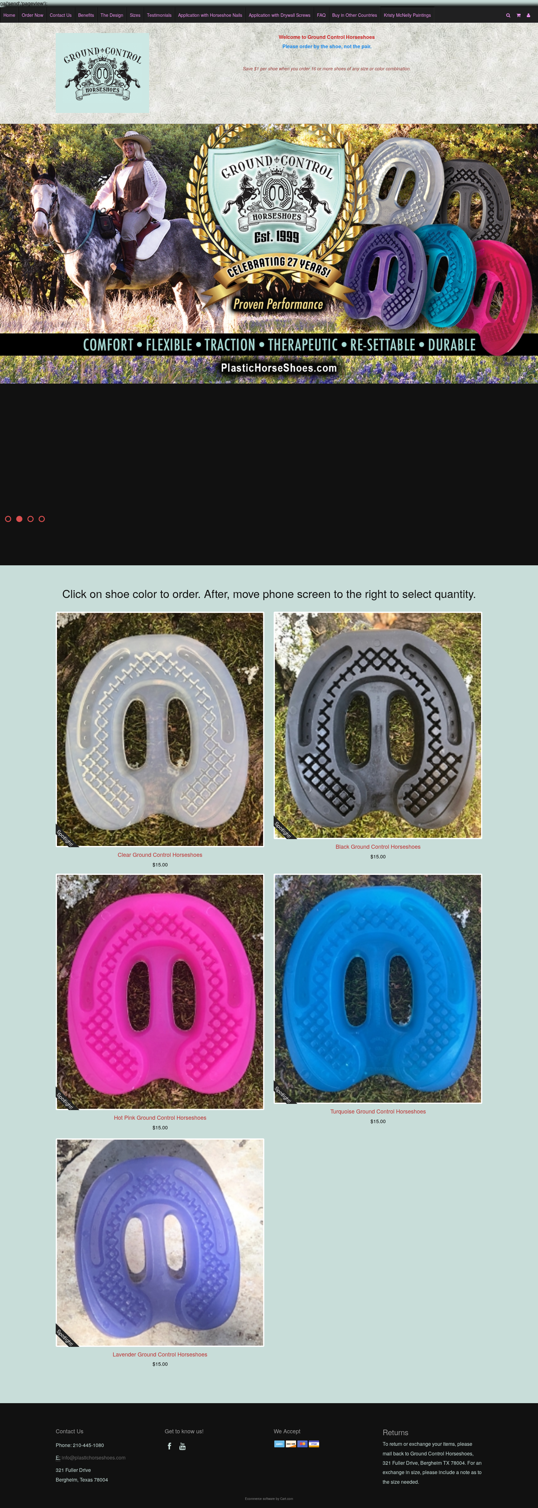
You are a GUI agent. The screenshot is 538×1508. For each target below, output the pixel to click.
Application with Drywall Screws (279, 15)
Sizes (135, 15)
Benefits (86, 15)
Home (9, 15)
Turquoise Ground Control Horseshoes (378, 1111)
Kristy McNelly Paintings (407, 15)
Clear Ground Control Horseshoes (160, 854)
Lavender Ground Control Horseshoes (160, 1354)
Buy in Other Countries (354, 15)
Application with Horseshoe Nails (210, 15)
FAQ (321, 15)
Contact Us (61, 15)
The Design (112, 15)
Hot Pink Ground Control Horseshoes (160, 1117)
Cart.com (286, 1498)
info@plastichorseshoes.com (93, 1457)
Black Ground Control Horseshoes (378, 846)
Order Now (32, 15)
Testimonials (159, 15)
